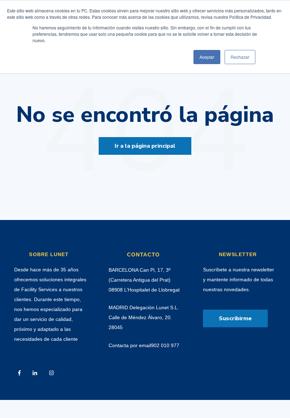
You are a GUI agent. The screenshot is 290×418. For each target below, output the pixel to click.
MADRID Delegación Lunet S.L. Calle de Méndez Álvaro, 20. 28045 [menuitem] (144, 317)
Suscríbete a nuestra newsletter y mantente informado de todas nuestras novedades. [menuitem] (238, 279)
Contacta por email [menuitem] (130, 345)
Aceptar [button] (206, 57)
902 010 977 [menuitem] (165, 345)
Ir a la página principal (145, 146)
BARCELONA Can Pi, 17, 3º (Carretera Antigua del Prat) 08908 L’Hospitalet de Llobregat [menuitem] (144, 280)
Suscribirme (235, 318)
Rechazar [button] (240, 57)
